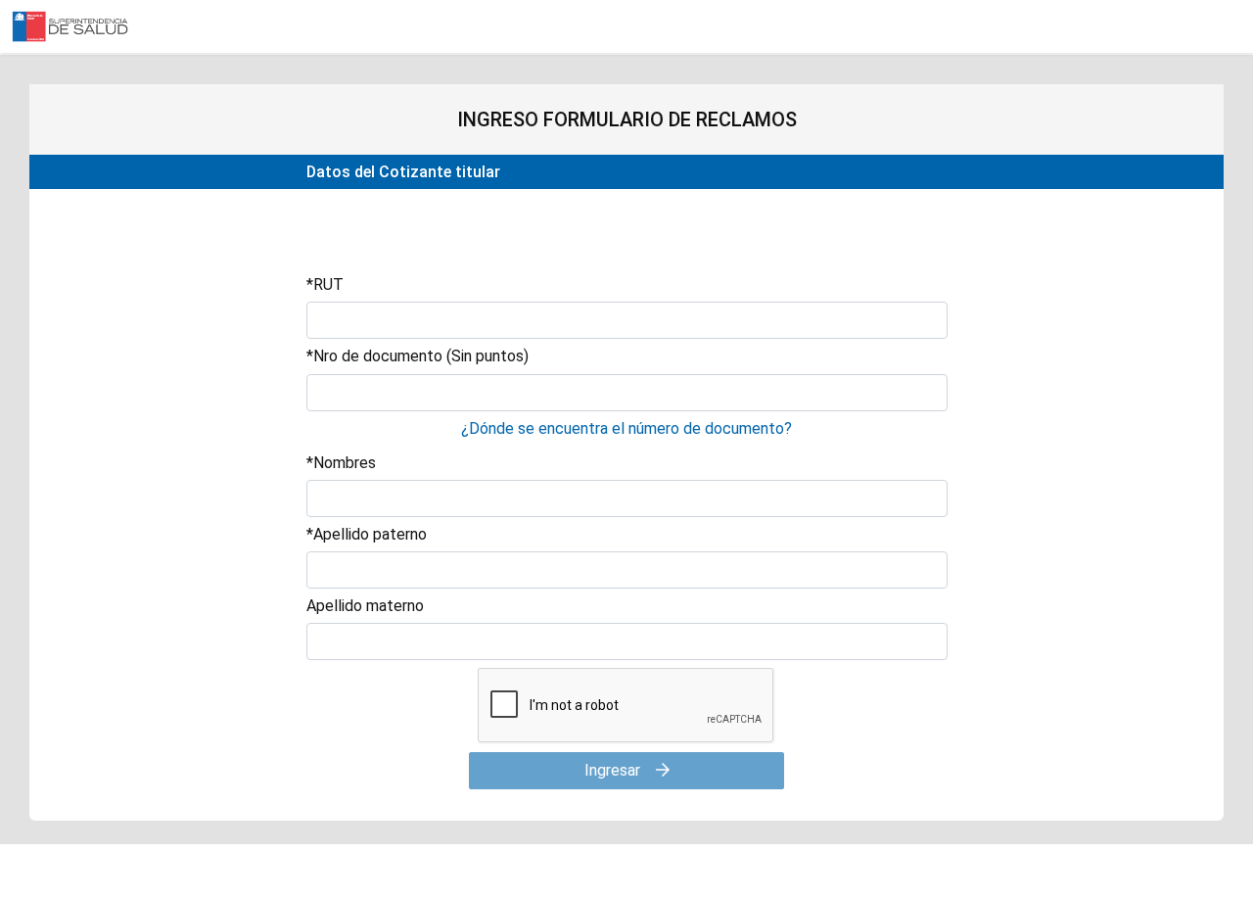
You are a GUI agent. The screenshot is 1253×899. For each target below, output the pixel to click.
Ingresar (614, 770)
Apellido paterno (366, 534)
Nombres (341, 462)
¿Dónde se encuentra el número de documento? (626, 428)
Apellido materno (365, 605)
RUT (325, 284)
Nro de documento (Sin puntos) (417, 356)
